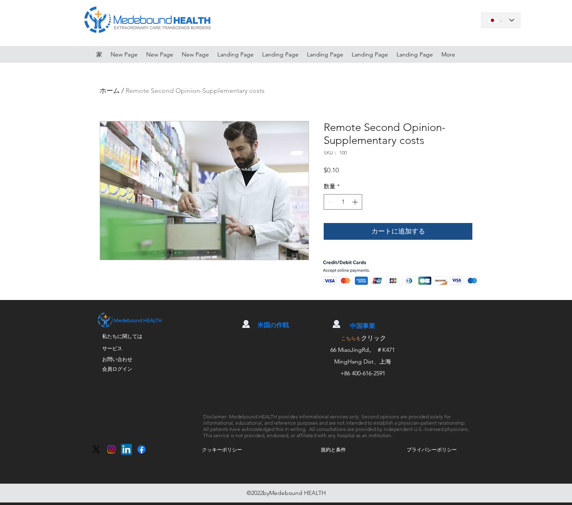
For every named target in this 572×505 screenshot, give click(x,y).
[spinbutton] (342, 202)
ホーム (110, 91)
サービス (112, 348)
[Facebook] (141, 449)
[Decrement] (330, 202)
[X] (96, 449)
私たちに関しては (122, 336)
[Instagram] (111, 449)
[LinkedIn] (126, 449)
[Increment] (355, 202)
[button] (222, 449)
